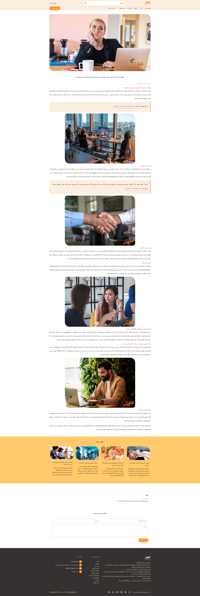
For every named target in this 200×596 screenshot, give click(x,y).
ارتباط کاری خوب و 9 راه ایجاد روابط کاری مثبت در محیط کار (88, 463)
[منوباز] (147, 3)
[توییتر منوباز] (125, 592)
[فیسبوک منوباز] (121, 592)
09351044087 (74, 562)
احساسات (96, 566)
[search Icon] (86, 3)
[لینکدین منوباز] (113, 592)
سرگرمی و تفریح (95, 573)
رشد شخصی (96, 583)
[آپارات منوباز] (108, 592)
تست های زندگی (112, 8)
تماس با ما (129, 8)
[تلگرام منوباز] (117, 592)
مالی (98, 561)
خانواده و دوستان (95, 571)
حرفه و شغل (96, 578)
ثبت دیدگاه (144, 540)
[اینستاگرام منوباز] (129, 592)
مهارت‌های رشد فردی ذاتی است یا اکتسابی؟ (136, 188)
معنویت (97, 564)
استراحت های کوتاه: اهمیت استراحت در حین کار (62, 464)
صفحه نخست (147, 8)
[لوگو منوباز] (147, 558)
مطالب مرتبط (100, 442)
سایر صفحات (122, 8)
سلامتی (97, 580)
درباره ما (135, 8)
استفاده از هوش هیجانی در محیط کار (114, 463)
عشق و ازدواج (95, 568)
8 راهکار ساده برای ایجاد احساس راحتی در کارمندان (126, 106)
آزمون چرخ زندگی (55, 8)
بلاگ (141, 8)
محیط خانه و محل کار (94, 576)
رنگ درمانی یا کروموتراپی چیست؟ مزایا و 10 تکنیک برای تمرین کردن (138, 464)
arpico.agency (62, 592)
